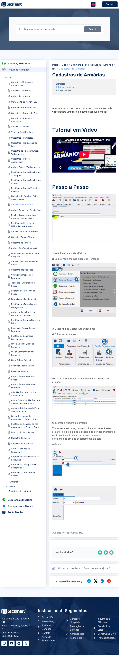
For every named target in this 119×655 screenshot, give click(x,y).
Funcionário (14, 481)
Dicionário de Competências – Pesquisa (25, 255)
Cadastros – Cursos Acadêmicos (20, 160)
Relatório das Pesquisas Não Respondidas (24, 466)
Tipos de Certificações (22, 132)
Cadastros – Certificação (23, 138)
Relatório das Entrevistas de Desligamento (24, 305)
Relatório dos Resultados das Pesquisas (25, 458)
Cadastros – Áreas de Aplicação (21, 120)
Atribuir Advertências (21, 96)
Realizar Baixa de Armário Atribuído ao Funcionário (23, 216)
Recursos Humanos (101, 64)
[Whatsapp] (26, 643)
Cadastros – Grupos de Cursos (25, 113)
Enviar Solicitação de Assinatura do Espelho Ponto (24, 417)
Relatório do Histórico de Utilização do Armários (22, 224)
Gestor (12, 486)
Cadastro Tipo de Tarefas (23, 237)
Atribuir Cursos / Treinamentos (25, 167)
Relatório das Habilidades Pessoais (23, 474)
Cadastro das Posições (22, 269)
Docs (65, 64)
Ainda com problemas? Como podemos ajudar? (83, 568)
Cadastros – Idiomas (20, 126)
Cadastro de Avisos (20, 438)
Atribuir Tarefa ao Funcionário (25, 248)
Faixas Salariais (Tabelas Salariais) (22, 353)
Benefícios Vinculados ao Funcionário (23, 329)
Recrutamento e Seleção (20, 491)
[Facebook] (19, 643)
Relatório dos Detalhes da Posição (23, 292)
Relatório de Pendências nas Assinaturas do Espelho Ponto (25, 425)
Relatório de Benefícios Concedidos (22, 337)
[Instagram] (4, 643)
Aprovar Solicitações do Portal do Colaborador (25, 409)
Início (55, 64)
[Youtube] (12, 643)
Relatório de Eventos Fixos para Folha (26, 321)
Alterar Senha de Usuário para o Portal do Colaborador (25, 402)
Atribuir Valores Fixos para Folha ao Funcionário (23, 313)
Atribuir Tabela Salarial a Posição (22, 378)
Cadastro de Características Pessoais (24, 263)
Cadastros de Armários (22, 204)
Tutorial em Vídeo (66, 87)
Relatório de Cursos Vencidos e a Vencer (26, 189)
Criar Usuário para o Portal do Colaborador (25, 394)
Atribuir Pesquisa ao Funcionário (20, 450)
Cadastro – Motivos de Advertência (22, 84)
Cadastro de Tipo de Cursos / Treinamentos (25, 152)
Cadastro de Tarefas (21, 242)
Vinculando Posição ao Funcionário (22, 276)
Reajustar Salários (19, 371)
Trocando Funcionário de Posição (23, 284)
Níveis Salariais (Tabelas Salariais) (22, 345)
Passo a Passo (65, 90)
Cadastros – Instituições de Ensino (24, 144)
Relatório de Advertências (23, 107)
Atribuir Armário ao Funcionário (25, 210)
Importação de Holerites (22, 432)
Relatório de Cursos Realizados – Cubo (25, 182)
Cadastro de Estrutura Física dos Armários (24, 197)
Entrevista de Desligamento (24, 299)
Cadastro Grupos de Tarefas (24, 231)
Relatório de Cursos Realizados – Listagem (25, 174)
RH (10, 77)
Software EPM (79, 64)
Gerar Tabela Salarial (21, 360)
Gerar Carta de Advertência (24, 102)
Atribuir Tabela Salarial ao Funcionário (23, 386)
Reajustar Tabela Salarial (22, 365)
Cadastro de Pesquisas (22, 443)
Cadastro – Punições (21, 90)
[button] (93, 4)
